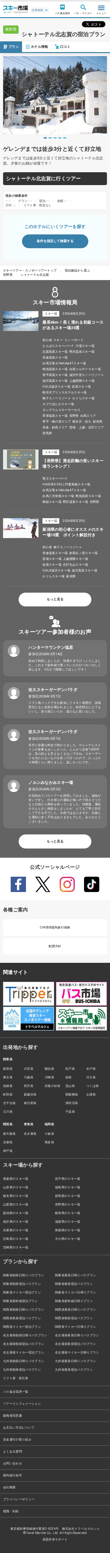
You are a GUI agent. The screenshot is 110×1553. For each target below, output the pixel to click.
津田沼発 (71, 1103)
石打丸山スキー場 (75, 564)
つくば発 (92, 1086)
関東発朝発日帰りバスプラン (23, 1275)
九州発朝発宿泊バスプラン (22, 1369)
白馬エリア (88, 415)
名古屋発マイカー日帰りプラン (77, 1352)
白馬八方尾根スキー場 (58, 496)
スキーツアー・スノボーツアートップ (30, 270)
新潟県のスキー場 (15, 1213)
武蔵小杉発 (53, 1086)
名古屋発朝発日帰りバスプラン (25, 1335)
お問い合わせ (12, 1463)
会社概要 (9, 1487)
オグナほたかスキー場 (58, 404)
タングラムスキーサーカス (61, 410)
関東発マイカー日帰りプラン (75, 1292)
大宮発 (28, 1068)
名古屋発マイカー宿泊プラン (23, 1352)
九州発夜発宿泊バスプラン (74, 1369)
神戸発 (8, 1150)
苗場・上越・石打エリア (86, 427)
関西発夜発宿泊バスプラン (22, 1318)
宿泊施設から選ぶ (77, 270)
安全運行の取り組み (17, 1439)
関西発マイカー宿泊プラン (22, 1326)
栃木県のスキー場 (15, 1196)
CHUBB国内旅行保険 (55, 927)
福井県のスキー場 (15, 1221)
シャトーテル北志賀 (34, 274)
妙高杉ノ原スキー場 (83, 553)
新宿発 (8, 1068)
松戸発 (70, 1068)
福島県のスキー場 (67, 1187)
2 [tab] (50, 138)
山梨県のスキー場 (15, 1204)
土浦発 (91, 1094)
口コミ (65, 47)
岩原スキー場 (81, 386)
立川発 (8, 1111)
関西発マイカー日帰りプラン (75, 1326)
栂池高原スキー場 (55, 369)
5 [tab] (64, 138)
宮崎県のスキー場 (15, 1247)
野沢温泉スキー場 (82, 351)
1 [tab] (45, 138)
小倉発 (49, 1133)
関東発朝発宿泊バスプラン (22, 1283)
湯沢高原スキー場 (55, 380)
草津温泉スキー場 (55, 415)
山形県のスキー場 (15, 1187)
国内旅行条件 (12, 1475)
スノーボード (73, 340)
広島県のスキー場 (15, 1238)
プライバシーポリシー (19, 1499)
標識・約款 (11, 1511)
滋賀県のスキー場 (67, 1221)
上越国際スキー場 (82, 380)
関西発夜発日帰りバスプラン (75, 1309)
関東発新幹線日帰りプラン (74, 1301)
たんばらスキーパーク (58, 345)
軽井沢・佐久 (81, 421)
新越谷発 (30, 1094)
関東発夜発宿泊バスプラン (74, 1283)
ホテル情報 (39, 47)
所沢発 (28, 1086)
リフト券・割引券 (15, 1378)
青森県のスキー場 (15, 1178)
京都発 (8, 1142)
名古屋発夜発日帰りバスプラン (77, 1335)
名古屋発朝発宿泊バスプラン (23, 1344)
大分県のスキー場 (67, 1238)
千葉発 (70, 1111)
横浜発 (49, 1068)
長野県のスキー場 (67, 1204)
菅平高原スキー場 (55, 375)
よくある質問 (12, 1451)
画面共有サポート (55, 1539)
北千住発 (9, 1103)
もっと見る (55, 599)
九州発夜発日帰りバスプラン (75, 1361)
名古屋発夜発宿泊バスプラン (75, 1344)
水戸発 (91, 1068)
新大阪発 (9, 1133)
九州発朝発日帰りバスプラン (23, 1361)
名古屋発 (30, 1133)
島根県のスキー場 (67, 1230)
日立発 (91, 1077)
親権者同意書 (12, 1415)
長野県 (8, 274)
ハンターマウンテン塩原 (50, 647)
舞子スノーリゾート (56, 398)
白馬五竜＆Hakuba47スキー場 (64, 363)
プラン (14, 47)
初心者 (47, 340)
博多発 (49, 1142)
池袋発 (8, 1086)
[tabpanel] (55, 95)
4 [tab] (59, 138)
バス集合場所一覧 (15, 1391)
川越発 (28, 1077)
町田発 (8, 1094)
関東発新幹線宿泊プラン (20, 1301)
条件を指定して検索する (55, 241)
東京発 (8, 1077)
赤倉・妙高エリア (55, 427)
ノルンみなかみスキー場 (50, 782)
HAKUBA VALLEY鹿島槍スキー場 (66, 484)
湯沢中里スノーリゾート (86, 375)
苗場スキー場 (51, 558)
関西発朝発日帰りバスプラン (23, 1309)
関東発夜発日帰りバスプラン (75, 1275)
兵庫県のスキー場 (15, 1230)
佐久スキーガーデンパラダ (52, 689)
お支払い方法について (19, 1427)
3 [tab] (55, 138)
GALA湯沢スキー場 (56, 386)
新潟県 (97, 421)
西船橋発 (71, 1094)
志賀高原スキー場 (55, 351)
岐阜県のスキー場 (67, 1213)
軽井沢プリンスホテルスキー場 (64, 392)
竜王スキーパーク (55, 478)
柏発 (68, 1077)
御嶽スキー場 (51, 501)
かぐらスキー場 (83, 398)
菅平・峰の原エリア (56, 421)
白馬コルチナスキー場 (85, 369)
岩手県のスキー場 (67, 1178)
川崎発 (49, 1077)
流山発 (70, 1086)
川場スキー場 (84, 345)
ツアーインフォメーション (22, 1403)
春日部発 (30, 1103)
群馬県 (47, 433)
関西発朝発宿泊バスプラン (74, 1318)
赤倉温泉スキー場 (55, 357)
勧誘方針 (55, 946)
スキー (58, 340)
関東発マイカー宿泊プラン (22, 1292)
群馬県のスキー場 (67, 1196)
